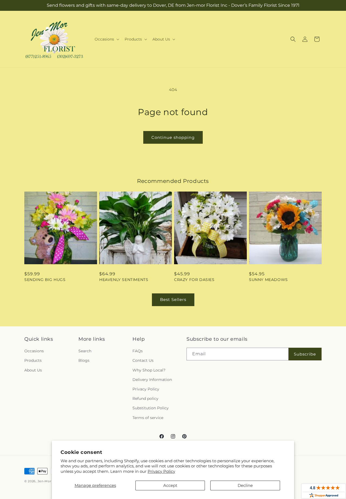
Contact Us (143, 360)
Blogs (83, 360)
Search (84, 351)
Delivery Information (152, 379)
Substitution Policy (150, 408)
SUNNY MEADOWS (268, 279)
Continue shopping (173, 137)
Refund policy (145, 398)
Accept (170, 485)
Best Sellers (173, 299)
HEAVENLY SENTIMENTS (123, 279)
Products (33, 360)
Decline (245, 485)
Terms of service (147, 417)
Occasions (34, 351)
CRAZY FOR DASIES (194, 279)
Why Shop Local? (148, 370)
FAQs (137, 351)
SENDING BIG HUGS (45, 279)
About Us (33, 370)
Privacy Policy (161, 471)
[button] (106, 39)
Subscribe (305, 354)
